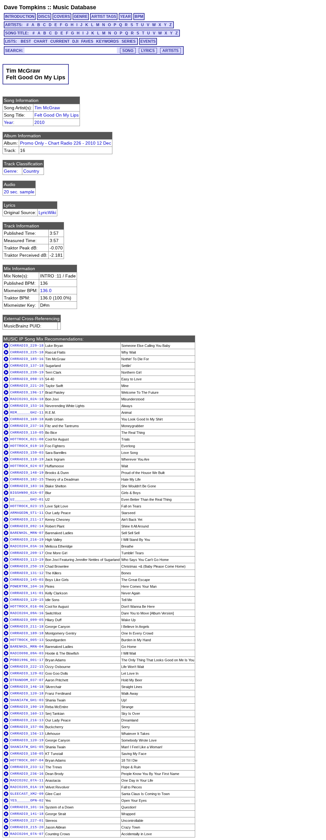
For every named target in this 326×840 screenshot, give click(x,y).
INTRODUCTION (19, 16)
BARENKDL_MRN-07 (27, 533)
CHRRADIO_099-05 (27, 620)
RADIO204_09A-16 (27, 613)
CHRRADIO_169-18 (27, 419)
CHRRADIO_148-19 (27, 473)
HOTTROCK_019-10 (27, 446)
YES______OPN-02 (27, 800)
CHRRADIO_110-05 (27, 432)
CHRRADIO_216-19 (27, 540)
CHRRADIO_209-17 (27, 553)
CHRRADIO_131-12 (27, 573)
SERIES (129, 41)
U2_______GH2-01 (27, 499)
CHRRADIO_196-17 (27, 392)
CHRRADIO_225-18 (27, 352)
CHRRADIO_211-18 (27, 626)
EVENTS (148, 41)
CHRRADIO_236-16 (27, 774)
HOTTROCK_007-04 (27, 760)
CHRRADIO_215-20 (27, 827)
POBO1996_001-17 (27, 660)
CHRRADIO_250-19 (27, 566)
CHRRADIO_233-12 (27, 767)
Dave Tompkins (25, 7)
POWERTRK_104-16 (27, 586)
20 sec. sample (19, 191)
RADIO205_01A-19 (27, 787)
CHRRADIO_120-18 (27, 693)
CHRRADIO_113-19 (27, 560)
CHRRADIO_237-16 (27, 426)
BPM (139, 16)
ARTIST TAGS (103, 16)
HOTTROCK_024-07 (27, 466)
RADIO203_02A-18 (27, 399)
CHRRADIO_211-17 (27, 519)
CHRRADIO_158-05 (27, 754)
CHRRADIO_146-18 (27, 687)
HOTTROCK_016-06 (27, 606)
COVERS (62, 16)
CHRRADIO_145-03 (27, 580)
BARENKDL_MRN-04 (27, 647)
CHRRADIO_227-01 (27, 820)
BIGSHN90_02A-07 (27, 493)
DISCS (44, 16)
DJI (75, 41)
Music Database (74, 7)
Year (8, 122)
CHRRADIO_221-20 (27, 386)
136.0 (46, 290)
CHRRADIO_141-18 (27, 814)
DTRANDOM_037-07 (27, 680)
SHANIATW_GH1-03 (27, 700)
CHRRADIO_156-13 (27, 734)
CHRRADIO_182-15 (27, 479)
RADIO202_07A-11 (27, 780)
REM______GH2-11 (27, 412)
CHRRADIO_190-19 (27, 707)
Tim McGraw (47, 107)
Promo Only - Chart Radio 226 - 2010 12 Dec (65, 143)
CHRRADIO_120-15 (27, 600)
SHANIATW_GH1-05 (27, 747)
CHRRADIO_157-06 (27, 727)
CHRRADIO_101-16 (27, 807)
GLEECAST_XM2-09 (27, 794)
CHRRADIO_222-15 (27, 667)
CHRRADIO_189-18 (27, 633)
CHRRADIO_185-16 (27, 359)
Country (31, 171)
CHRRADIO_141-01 (27, 593)
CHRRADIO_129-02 (27, 673)
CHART (40, 41)
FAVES (87, 41)
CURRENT (59, 41)
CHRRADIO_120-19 (27, 740)
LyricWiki (47, 212)
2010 (39, 122)
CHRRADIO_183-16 (27, 486)
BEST (26, 41)
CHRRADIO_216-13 (27, 720)
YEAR (125, 16)
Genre (10, 171)
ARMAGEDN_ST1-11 (27, 513)
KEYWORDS (107, 41)
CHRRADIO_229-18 (27, 346)
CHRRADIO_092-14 (27, 526)
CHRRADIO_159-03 (27, 453)
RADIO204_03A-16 (27, 546)
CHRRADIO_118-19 (27, 459)
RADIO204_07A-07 (27, 834)
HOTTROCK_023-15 (27, 506)
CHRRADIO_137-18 (27, 366)
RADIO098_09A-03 (27, 653)
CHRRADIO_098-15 (27, 379)
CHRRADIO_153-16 (27, 406)
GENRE (81, 16)
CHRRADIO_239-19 (27, 372)
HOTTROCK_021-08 (27, 439)
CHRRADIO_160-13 (27, 713)
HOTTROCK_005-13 (27, 640)
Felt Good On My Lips (56, 115)
